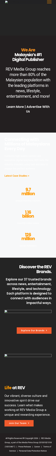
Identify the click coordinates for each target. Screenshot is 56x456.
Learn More (16, 107)
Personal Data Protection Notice (33, 451)
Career (37, 447)
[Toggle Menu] (49, 2)
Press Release (24, 447)
